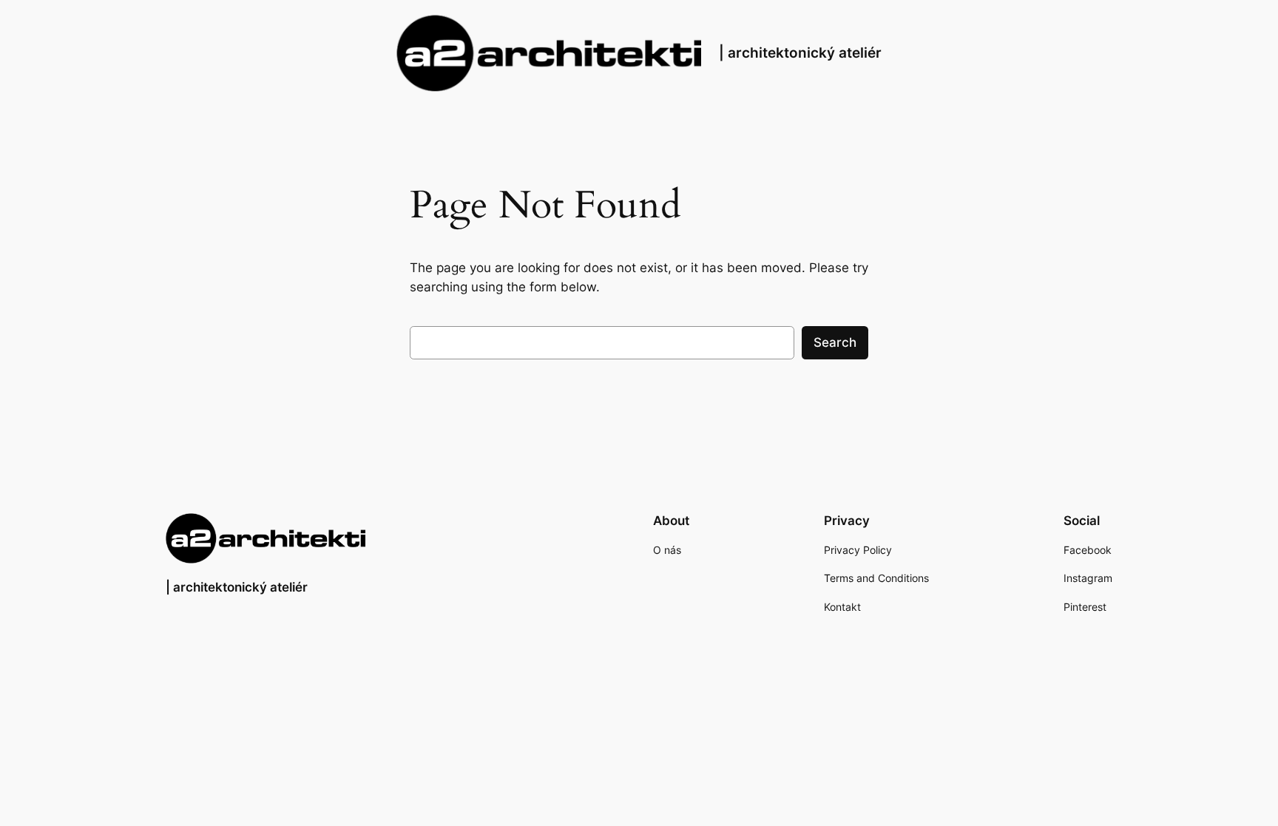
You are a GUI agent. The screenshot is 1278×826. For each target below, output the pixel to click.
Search (835, 342)
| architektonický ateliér (800, 52)
